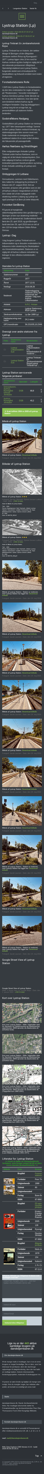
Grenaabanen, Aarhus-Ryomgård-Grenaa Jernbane (10, 391)
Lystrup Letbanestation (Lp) (17, 350)
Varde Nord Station (20, 8)
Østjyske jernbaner (39, 1244)
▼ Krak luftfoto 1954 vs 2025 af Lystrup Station (21, 412)
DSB (21, 391)
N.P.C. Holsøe (31, 304)
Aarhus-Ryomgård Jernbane (8, 401)
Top (37, 1456)
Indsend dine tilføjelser (14, 1323)
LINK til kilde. (18, 501)
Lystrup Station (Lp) (17, 362)
